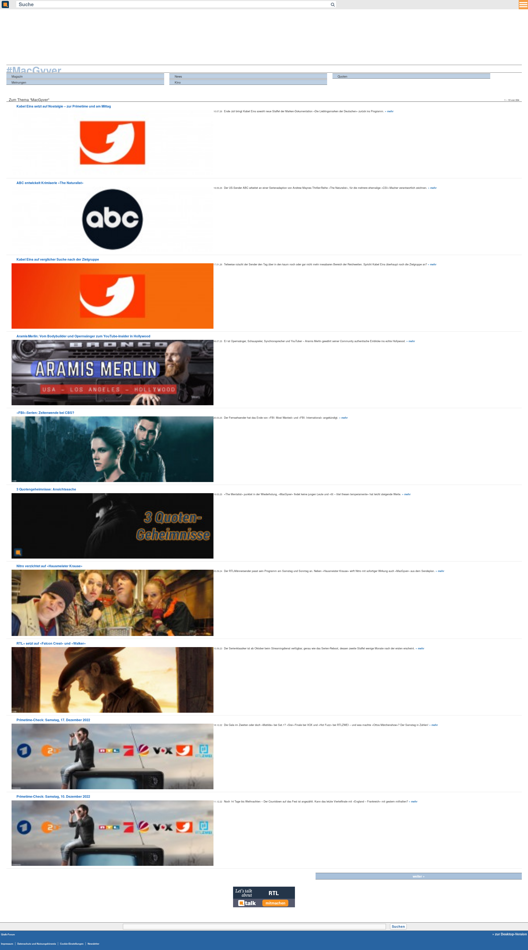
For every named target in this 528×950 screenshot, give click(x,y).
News (178, 76)
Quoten (342, 76)
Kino (178, 82)
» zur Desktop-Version (509, 934)
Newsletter (93, 943)
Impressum (7, 943)
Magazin (17, 76)
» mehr (389, 111)
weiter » (419, 876)
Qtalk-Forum (8, 934)
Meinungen (19, 82)
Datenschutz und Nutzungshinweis (36, 943)
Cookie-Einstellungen (72, 943)
